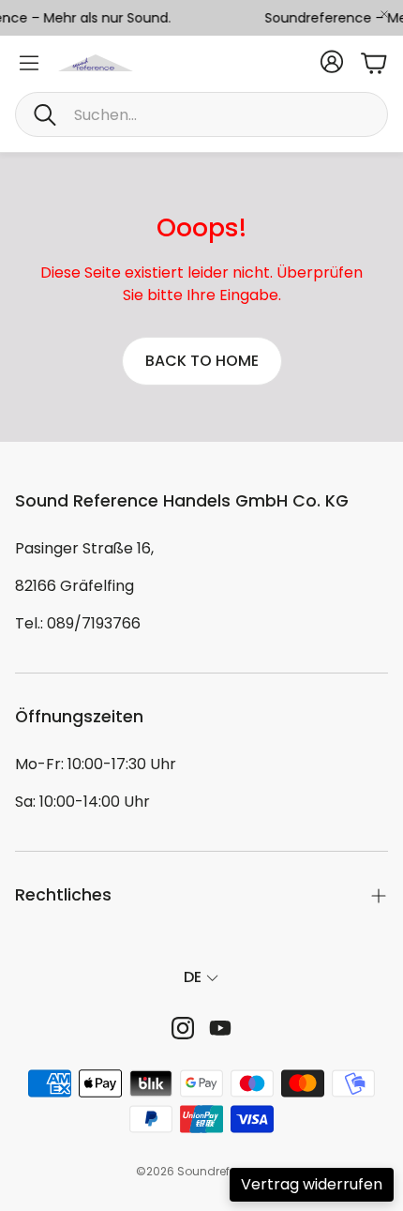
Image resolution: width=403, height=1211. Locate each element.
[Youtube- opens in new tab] (220, 1028)
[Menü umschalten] (29, 63)
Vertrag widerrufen (311, 1184)
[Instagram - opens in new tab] (183, 1028)
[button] (201, 114)
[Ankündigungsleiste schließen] (384, 14)
